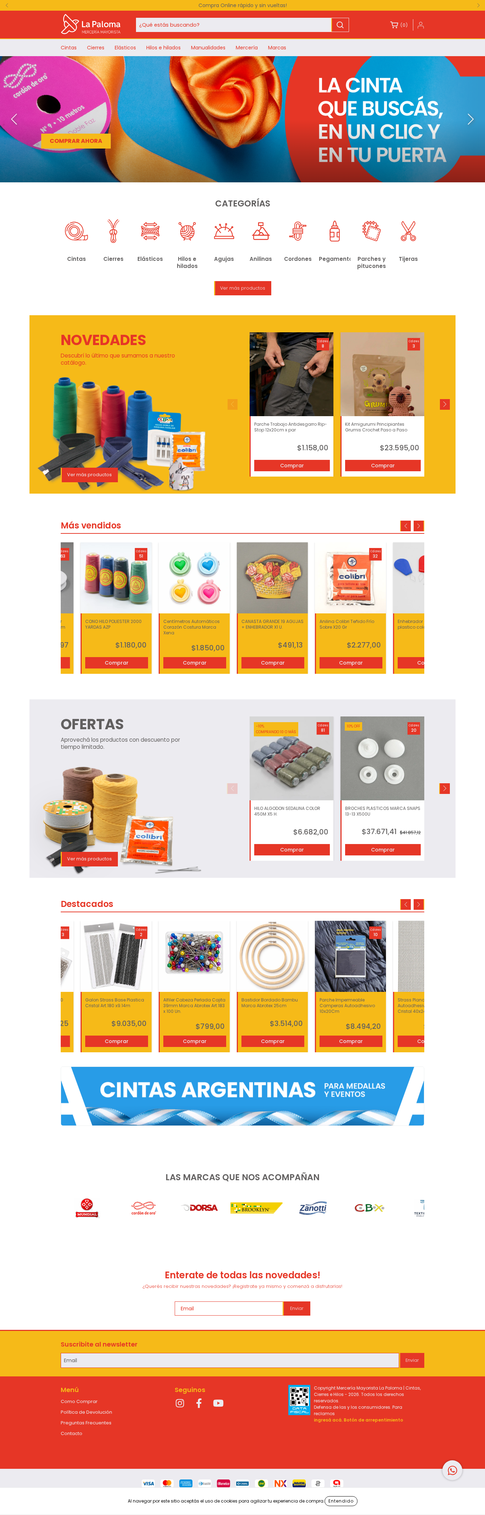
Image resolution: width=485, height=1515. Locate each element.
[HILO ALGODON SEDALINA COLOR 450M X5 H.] (291, 758)
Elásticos (125, 47)
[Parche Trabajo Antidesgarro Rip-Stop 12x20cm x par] (291, 374)
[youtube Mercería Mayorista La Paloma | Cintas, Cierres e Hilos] (218, 1403)
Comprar (292, 465)
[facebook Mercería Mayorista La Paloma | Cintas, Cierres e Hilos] (199, 1403)
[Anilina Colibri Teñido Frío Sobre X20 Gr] (350, 577)
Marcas (277, 47)
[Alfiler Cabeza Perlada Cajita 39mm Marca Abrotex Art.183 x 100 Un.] (194, 956)
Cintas (69, 47)
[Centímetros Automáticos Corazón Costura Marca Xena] (194, 577)
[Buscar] (340, 25)
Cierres (95, 47)
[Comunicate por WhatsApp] (452, 1470)
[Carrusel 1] (242, 1096)
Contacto (71, 1433)
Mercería (247, 47)
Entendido (341, 1501)
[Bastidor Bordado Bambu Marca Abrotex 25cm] (272, 956)
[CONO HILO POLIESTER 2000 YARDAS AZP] (116, 577)
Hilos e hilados (163, 47)
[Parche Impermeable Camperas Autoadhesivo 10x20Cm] (350, 956)
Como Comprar (79, 1401)
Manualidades (208, 47)
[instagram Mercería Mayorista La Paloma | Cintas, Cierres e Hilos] (180, 1403)
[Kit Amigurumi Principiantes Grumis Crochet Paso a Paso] (382, 374)
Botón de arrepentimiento (373, 1420)
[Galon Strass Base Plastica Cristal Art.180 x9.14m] (116, 956)
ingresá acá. (328, 1420)
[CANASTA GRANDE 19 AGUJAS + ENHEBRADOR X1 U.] (272, 577)
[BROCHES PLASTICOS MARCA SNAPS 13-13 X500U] (382, 758)
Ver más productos (242, 288)
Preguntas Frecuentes (86, 1423)
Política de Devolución (86, 1412)
